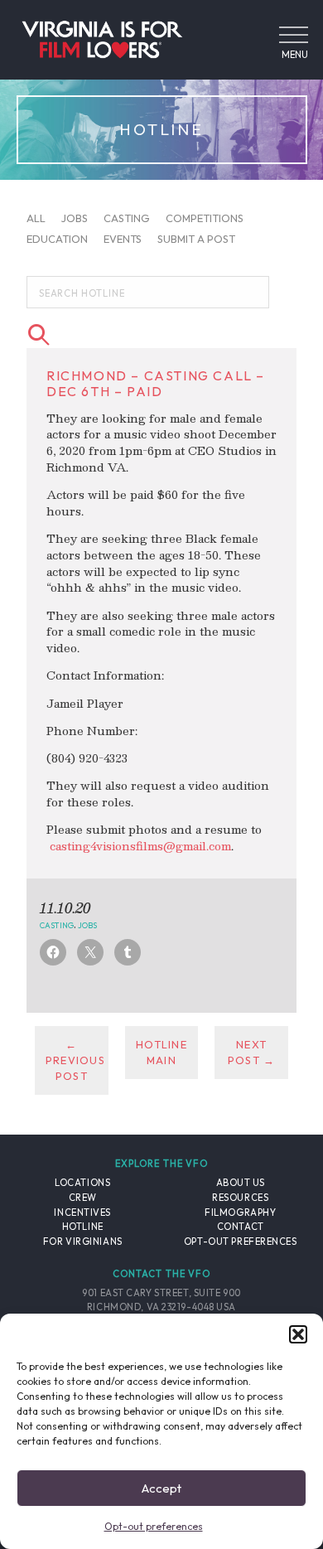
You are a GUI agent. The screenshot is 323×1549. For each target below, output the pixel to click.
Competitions (204, 217)
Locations (82, 1182)
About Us (240, 1182)
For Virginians (83, 1241)
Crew (83, 1197)
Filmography (240, 1212)
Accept (161, 1488)
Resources (240, 1197)
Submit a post (196, 238)
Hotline (83, 1226)
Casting (127, 217)
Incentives (82, 1212)
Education (57, 238)
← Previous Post (75, 1060)
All (36, 217)
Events (123, 238)
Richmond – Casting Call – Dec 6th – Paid (155, 383)
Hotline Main (161, 1052)
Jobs (74, 217)
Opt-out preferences (153, 1526)
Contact (240, 1226)
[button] (298, 1334)
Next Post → (252, 1052)
